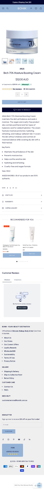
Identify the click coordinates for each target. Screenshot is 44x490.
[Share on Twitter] (10, 188)
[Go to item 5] (31, 61)
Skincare (15, 331)
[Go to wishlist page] (36, 8)
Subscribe (8, 431)
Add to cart (22, 102)
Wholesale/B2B (9, 351)
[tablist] (22, 279)
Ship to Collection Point (13, 375)
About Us (7, 338)
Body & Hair (29, 331)
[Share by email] (16, 188)
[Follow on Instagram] (8, 439)
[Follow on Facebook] (3, 439)
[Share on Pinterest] (13, 188)
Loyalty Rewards (10, 348)
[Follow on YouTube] (19, 439)
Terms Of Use (9, 358)
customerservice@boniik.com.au (14, 400)
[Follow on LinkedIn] (30, 439)
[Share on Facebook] (7, 188)
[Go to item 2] (11, 61)
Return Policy (9, 378)
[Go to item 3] (18, 61)
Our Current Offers (11, 344)
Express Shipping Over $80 (22, 2)
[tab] (7, 279)
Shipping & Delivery (11, 371)
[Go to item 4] (24, 61)
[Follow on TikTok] (24, 439)
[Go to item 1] (5, 61)
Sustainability (9, 354)
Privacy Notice (9, 361)
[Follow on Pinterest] (14, 439)
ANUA (22, 69)
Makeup (21, 331)
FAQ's (6, 390)
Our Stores (8, 341)
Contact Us (8, 387)
